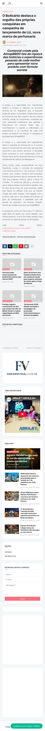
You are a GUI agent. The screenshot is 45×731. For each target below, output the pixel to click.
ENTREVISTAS (10, 556)
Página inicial (7, 11)
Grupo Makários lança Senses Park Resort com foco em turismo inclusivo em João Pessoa (30, 496)
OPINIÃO (8, 552)
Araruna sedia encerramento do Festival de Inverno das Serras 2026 (11, 275)
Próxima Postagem (34, 348)
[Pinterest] (21, 246)
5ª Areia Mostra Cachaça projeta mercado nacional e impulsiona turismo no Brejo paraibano (30, 513)
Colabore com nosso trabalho (26, 726)
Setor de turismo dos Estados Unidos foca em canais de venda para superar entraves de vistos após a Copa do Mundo (33, 277)
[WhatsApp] (15, 246)
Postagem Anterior (11, 348)
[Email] (26, 246)
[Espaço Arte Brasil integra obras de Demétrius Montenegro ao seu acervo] (12, 529)
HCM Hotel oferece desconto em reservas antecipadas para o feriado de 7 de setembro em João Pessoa (30, 479)
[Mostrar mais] (31, 246)
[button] (3, 4)
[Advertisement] (22, 639)
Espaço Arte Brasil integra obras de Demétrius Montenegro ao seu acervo (30, 529)
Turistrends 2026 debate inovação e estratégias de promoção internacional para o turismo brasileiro (32, 309)
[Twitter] (10, 246)
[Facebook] (4, 246)
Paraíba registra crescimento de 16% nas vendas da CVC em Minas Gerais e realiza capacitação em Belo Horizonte (11, 309)
